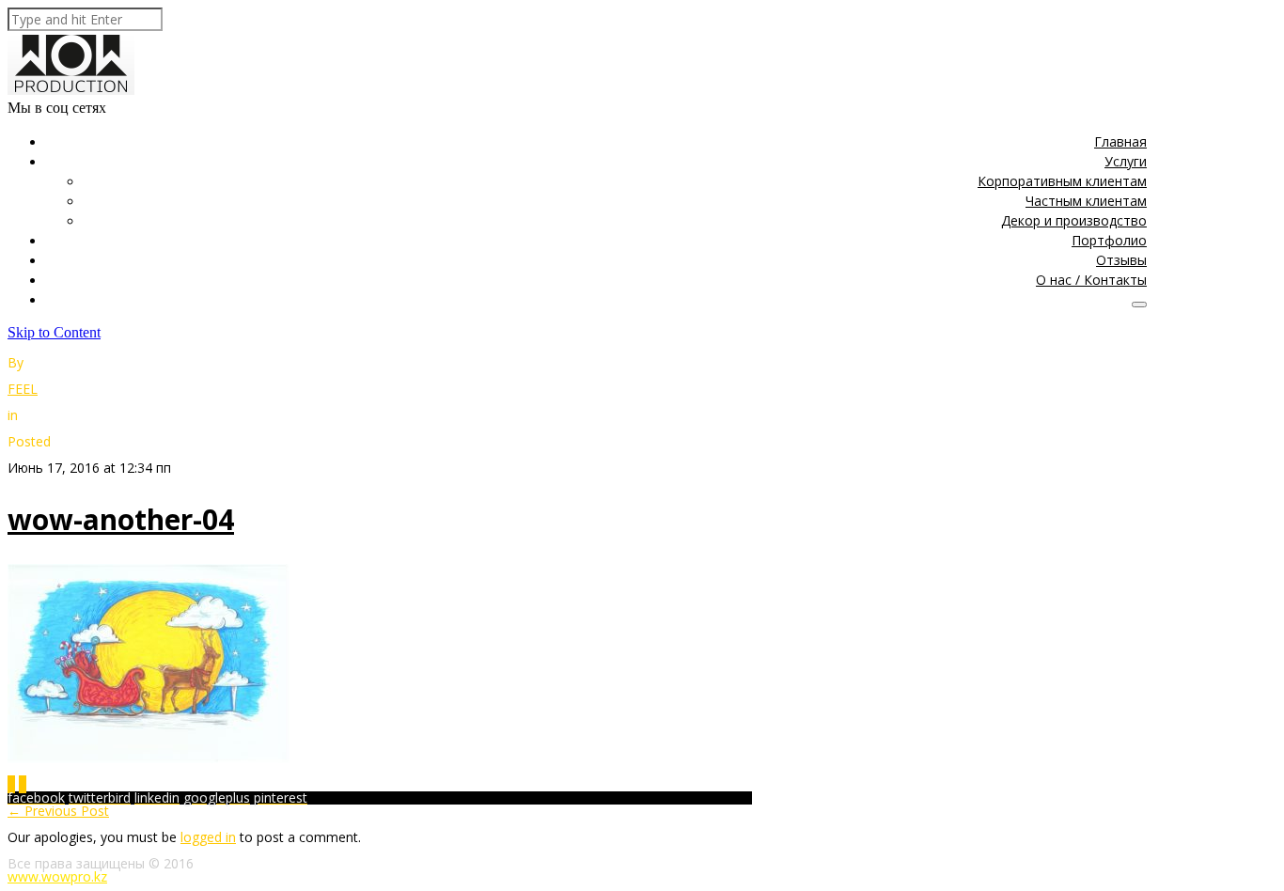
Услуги (1125, 161)
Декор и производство (1074, 220)
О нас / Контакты (1091, 280)
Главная (1120, 141)
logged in (208, 837)
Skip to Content (54, 332)
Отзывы (1121, 260)
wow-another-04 (121, 519)
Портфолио (1109, 240)
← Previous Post (58, 811)
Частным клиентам (1086, 201)
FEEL (23, 389)
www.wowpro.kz (57, 876)
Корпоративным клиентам (1062, 181)
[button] (1139, 304)
